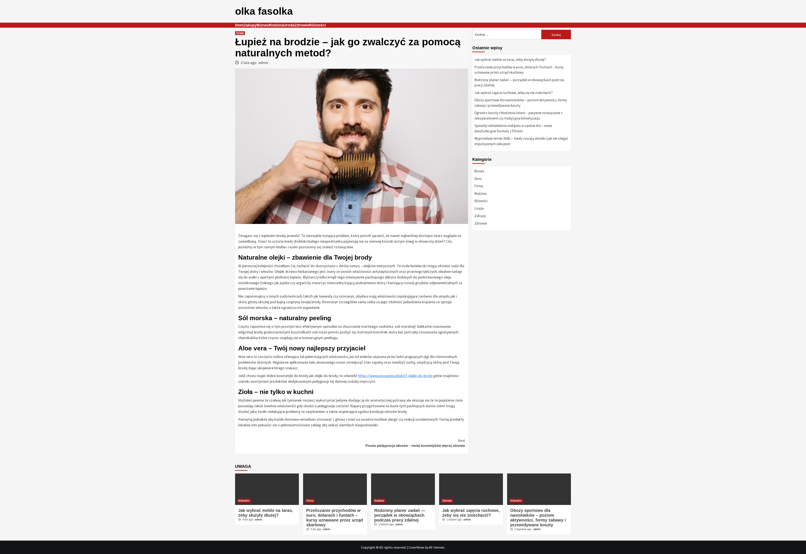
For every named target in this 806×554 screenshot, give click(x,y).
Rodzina (276, 25)
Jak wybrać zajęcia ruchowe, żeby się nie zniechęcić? (513, 92)
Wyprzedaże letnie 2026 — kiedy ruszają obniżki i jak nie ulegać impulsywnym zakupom (521, 141)
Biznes (263, 25)
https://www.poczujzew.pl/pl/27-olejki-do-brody (395, 375)
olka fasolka (264, 11)
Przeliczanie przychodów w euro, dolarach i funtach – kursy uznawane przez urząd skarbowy (519, 70)
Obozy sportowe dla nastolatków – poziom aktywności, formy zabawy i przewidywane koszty (520, 103)
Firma (478, 186)
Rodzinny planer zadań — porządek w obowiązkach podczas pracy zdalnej (519, 83)
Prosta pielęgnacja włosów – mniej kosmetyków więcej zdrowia (415, 443)
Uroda (289, 25)
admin (263, 62)
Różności (317, 25)
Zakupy (250, 25)
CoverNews (416, 547)
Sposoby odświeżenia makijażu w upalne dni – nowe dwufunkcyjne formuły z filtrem (513, 128)
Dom (239, 25)
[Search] (568, 29)
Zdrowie (301, 25)
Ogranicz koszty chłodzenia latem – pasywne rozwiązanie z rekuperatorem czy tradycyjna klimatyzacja (518, 116)
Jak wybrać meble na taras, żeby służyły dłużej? (510, 59)
